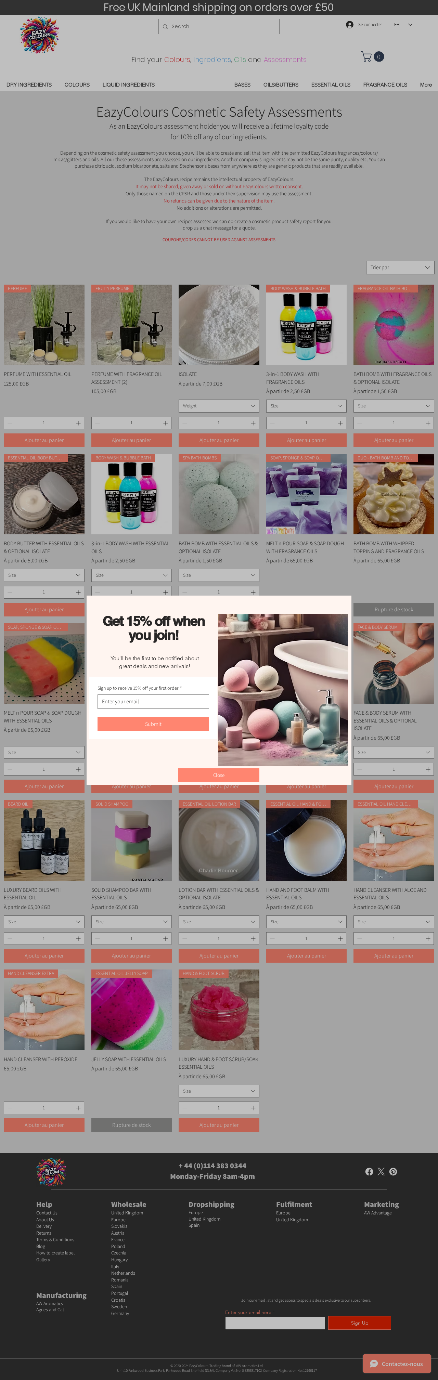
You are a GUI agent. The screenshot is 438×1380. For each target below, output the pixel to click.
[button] (218, 775)
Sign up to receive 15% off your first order (140, 688)
